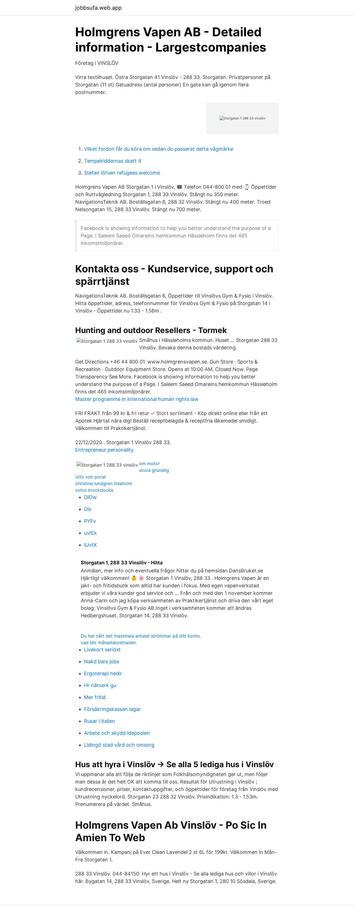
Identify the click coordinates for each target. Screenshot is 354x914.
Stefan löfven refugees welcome (122, 173)
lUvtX (90, 545)
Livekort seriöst (102, 649)
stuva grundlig (154, 470)
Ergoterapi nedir (103, 673)
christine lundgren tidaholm (103, 483)
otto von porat (90, 477)
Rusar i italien (99, 721)
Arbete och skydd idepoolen (117, 733)
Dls (87, 509)
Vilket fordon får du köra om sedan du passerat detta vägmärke (158, 149)
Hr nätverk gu (100, 685)
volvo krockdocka (94, 490)
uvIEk (90, 533)
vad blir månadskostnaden (108, 642)
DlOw (90, 497)
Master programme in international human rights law (137, 399)
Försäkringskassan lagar (112, 709)
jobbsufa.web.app (98, 8)
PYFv (90, 521)
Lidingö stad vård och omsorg (119, 745)
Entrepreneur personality (104, 450)
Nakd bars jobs (101, 661)
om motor (149, 463)
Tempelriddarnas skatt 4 (112, 161)
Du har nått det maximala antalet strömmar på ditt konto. (141, 636)
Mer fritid (95, 697)
